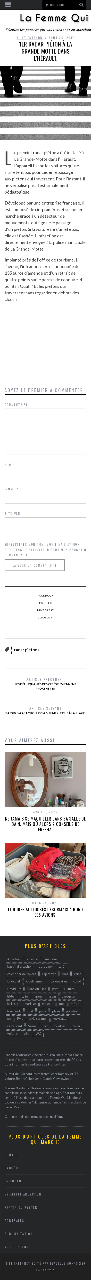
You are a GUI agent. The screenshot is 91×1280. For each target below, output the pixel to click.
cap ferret (49, 974)
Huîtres (69, 989)
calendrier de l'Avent (21, 974)
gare (55, 989)
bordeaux (45, 966)
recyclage (59, 1018)
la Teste (12, 1004)
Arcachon (14, 959)
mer (62, 1004)
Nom (10, 465)
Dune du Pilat (36, 989)
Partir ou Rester (21, 1207)
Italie (24, 996)
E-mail (12, 489)
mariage (30, 1004)
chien (77, 974)
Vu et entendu (29, 38)
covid (77, 981)
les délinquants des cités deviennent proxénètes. (45, 683)
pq (9, 1018)
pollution (72, 1011)
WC (38, 1034)
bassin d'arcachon (20, 966)
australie (50, 959)
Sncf (45, 1026)
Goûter (11, 1155)
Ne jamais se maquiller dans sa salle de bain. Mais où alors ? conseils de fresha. (45, 823)
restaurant (14, 1026)
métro (75, 1004)
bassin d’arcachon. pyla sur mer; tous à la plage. (45, 710)
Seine (32, 1026)
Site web (12, 513)
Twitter (45, 602)
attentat (32, 959)
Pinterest (45, 610)
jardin (52, 996)
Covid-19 (14, 989)
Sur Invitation (19, 1234)
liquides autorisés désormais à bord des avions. (45, 912)
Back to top (44, 1269)
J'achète (12, 1168)
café (61, 966)
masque (47, 1004)
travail (76, 1026)
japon (38, 996)
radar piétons (26, 649)
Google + (45, 617)
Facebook (45, 595)
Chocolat (13, 981)
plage (56, 1011)
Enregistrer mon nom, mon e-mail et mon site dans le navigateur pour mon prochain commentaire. (45, 549)
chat (65, 974)
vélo (27, 1034)
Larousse (68, 996)
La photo (13, 1181)
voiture (12, 1034)
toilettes (60, 1026)
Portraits (14, 1220)
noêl (30, 1011)
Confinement (35, 981)
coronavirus (58, 981)
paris (42, 1011)
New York (14, 1011)
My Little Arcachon (23, 1194)
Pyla (20, 1018)
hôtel (11, 996)
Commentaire (18, 404)
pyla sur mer (38, 1018)
